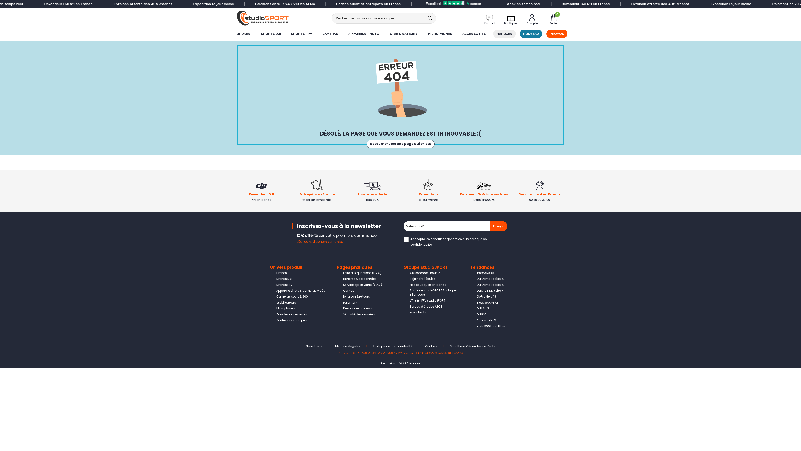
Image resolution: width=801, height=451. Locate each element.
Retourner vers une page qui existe (400, 144)
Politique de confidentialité (392, 346)
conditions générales (446, 239)
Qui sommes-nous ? (425, 273)
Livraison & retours (356, 296)
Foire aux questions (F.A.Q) (362, 273)
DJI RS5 (481, 314)
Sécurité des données (359, 314)
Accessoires (474, 34)
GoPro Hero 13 (486, 296)
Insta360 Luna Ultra (491, 326)
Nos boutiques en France (428, 285)
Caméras (330, 34)
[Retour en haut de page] (796, 311)
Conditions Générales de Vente (472, 346)
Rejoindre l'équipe (423, 279)
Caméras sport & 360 (292, 296)
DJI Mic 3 (483, 308)
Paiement (350, 302)
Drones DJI (271, 34)
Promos (557, 34)
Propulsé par (389, 363)
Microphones (440, 34)
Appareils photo (363, 34)
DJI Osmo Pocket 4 (490, 285)
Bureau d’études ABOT (426, 306)
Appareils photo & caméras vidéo (300, 291)
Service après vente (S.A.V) (362, 285)
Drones (244, 34)
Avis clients (418, 312)
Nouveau (531, 34)
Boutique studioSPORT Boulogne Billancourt (433, 292)
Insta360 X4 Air (487, 302)
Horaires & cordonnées (360, 279)
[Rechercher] (429, 18)
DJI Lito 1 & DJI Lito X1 (490, 291)
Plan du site (314, 346)
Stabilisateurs (404, 34)
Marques (504, 34)
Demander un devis (357, 308)
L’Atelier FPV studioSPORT (428, 300)
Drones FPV (301, 34)
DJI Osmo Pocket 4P (491, 279)
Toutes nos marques (291, 320)
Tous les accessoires (291, 314)
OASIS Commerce (409, 363)
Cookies (431, 346)
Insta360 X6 (485, 273)
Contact (349, 291)
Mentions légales (347, 346)
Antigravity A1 (486, 320)
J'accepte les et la (448, 241)
